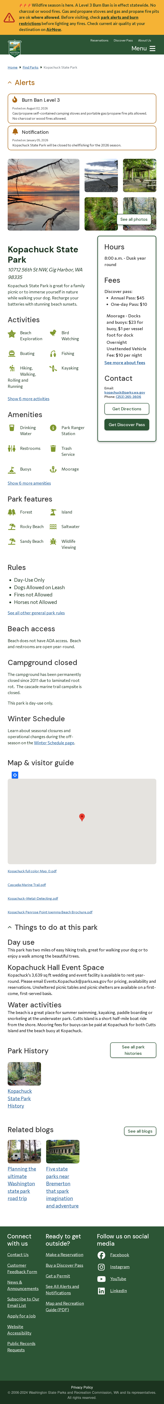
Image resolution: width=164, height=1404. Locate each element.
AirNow (53, 29)
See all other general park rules (36, 612)
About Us (144, 40)
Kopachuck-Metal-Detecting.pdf (33, 898)
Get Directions (126, 409)
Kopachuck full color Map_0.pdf (32, 871)
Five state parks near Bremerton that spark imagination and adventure (62, 1187)
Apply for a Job (21, 1315)
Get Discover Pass (127, 424)
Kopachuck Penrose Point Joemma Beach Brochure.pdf (50, 912)
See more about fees (124, 362)
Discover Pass (123, 40)
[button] (151, 48)
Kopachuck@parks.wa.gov (124, 392)
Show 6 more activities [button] (28, 398)
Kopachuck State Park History (20, 1098)
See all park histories (133, 1050)
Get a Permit (58, 1275)
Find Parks (30, 67)
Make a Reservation (64, 1254)
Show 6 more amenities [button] (29, 483)
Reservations (99, 40)
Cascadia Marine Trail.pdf (27, 885)
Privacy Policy (82, 1387)
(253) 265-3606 (128, 396)
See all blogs (140, 1131)
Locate (15, 775)
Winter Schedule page (54, 742)
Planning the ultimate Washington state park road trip (22, 1183)
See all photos (134, 219)
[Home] (14, 48)
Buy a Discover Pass (64, 1265)
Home (13, 67)
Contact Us (18, 1254)
